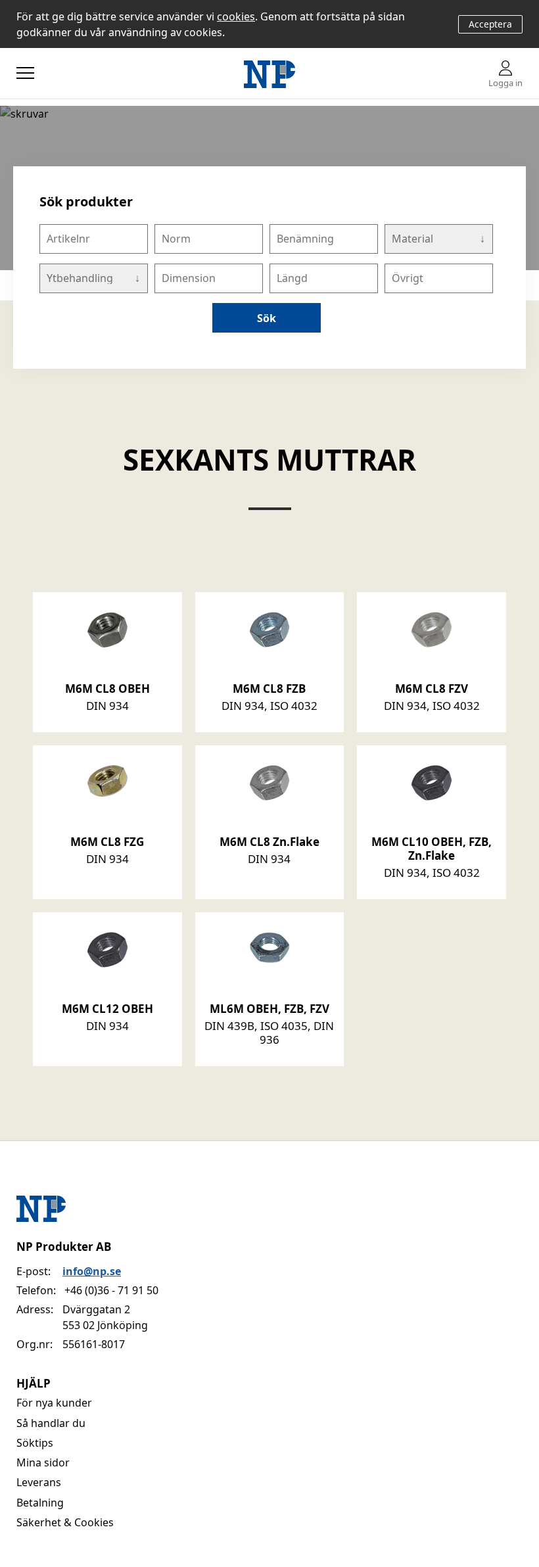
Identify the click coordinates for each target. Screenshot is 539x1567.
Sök (266, 318)
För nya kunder (54, 1402)
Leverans (38, 1482)
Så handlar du (50, 1423)
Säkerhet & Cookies (65, 1522)
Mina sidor (43, 1462)
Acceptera (490, 24)
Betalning (40, 1502)
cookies (236, 16)
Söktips (34, 1443)
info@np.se (91, 1271)
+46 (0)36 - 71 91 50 (111, 1290)
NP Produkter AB (63, 1246)
